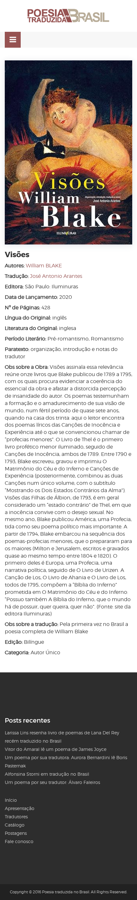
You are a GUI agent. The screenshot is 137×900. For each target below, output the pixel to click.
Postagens (16, 833)
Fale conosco (19, 841)
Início (11, 800)
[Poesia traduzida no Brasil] (68, 15)
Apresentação (19, 808)
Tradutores (16, 816)
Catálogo (15, 825)
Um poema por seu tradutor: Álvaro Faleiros (52, 782)
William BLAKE (44, 266)
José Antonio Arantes (56, 276)
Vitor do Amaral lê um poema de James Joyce (55, 749)
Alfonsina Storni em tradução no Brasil (47, 774)
